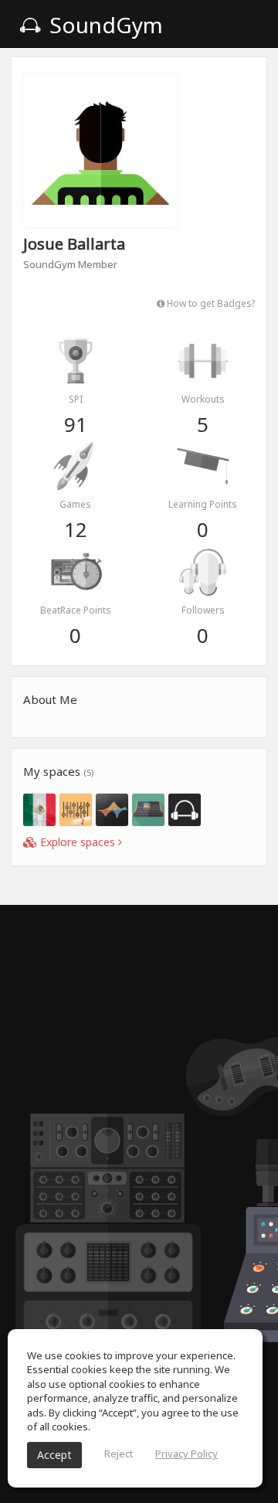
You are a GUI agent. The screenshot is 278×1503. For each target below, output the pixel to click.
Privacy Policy (186, 1453)
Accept (54, 1454)
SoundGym (103, 24)
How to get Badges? (209, 303)
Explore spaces (77, 842)
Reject (118, 1453)
